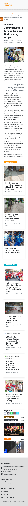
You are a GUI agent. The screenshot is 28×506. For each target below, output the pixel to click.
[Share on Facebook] (5, 413)
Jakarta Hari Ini (15, 14)
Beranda (6, 14)
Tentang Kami (4, 481)
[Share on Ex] (8, 413)
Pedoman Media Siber (6, 484)
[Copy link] (17, 413)
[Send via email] (14, 413)
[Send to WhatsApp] (11, 413)
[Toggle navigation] (22, 4)
